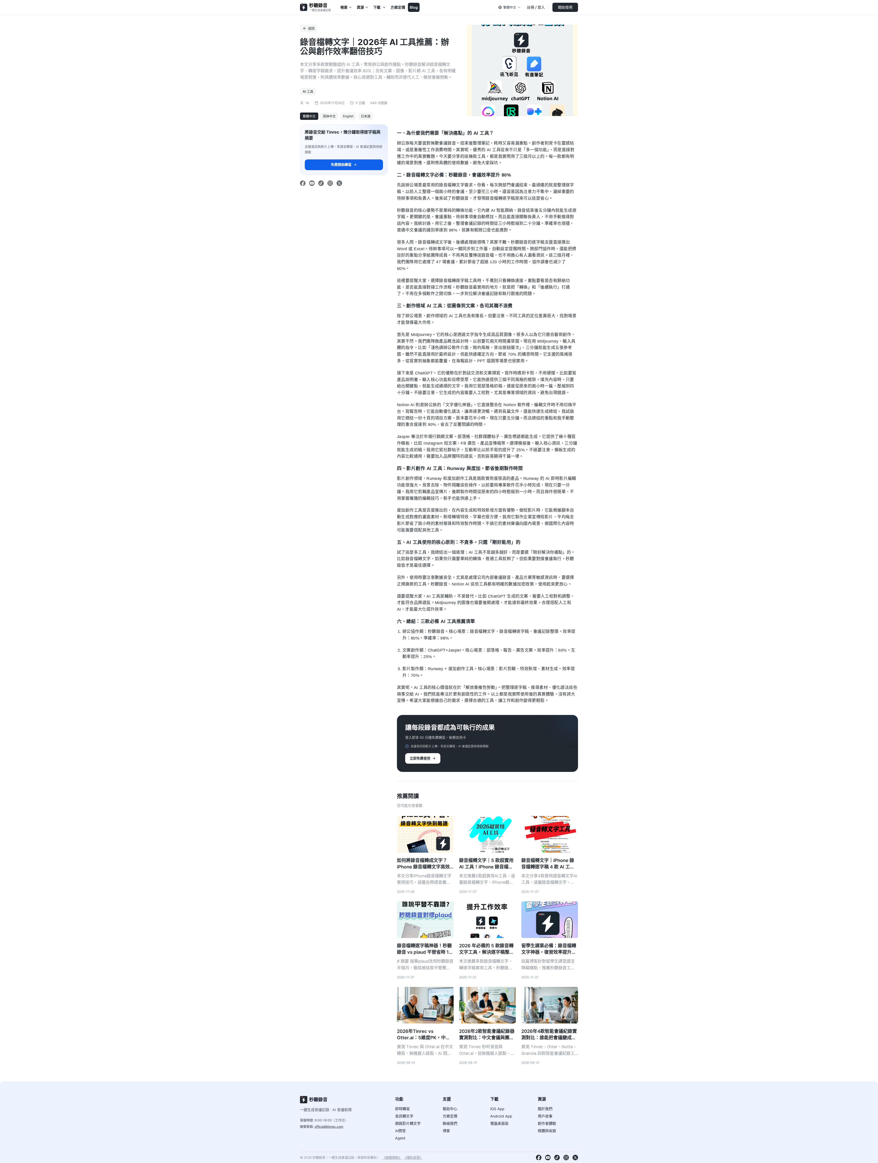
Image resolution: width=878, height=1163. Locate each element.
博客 (446, 1130)
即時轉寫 (402, 1109)
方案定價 (398, 7)
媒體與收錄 (547, 1130)
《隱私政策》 (413, 1157)
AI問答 (400, 1130)
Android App (501, 1116)
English (348, 116)
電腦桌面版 (499, 1123)
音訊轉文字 (404, 1116)
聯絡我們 (450, 1123)
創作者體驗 (547, 1123)
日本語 (365, 116)
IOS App (497, 1109)
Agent (400, 1138)
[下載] (384, 7)
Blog (414, 7)
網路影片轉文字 (408, 1123)
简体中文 (329, 116)
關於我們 (545, 1109)
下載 (376, 7)
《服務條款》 (392, 1157)
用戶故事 (545, 1116)
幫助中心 (450, 1109)
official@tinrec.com (329, 1126)
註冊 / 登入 (536, 7)
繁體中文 (309, 116)
